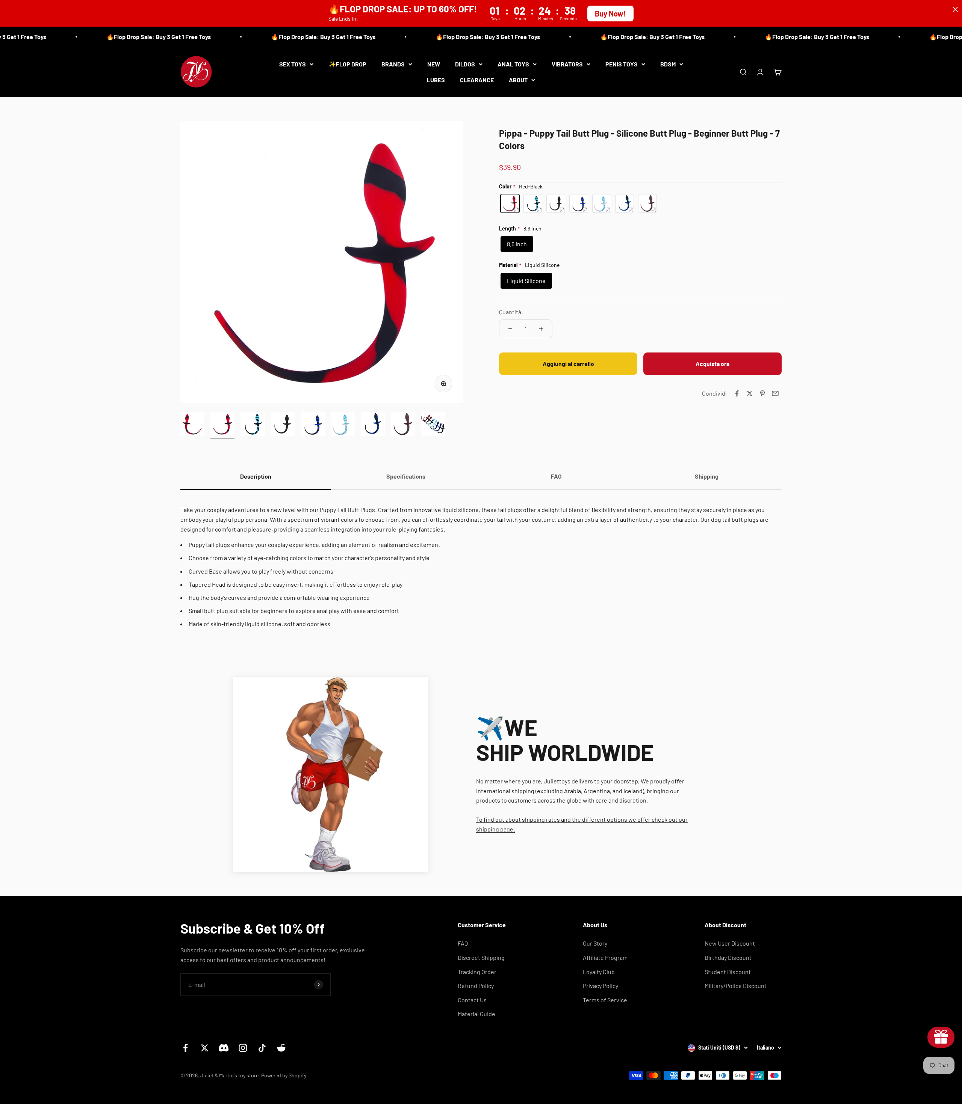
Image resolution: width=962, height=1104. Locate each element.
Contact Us (472, 999)
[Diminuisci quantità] (510, 329)
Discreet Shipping (481, 957)
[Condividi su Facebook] (737, 393)
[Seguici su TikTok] (262, 1048)
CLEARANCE (477, 79)
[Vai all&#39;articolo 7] (373, 425)
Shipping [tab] (706, 476)
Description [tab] (255, 476)
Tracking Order (477, 971)
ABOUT (518, 79)
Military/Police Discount (736, 985)
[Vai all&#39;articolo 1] (192, 425)
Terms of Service (605, 999)
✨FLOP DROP (347, 64)
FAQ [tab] (556, 476)
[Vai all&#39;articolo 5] (313, 425)
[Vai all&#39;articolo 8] (403, 425)
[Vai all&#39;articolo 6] (343, 425)
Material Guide (476, 1013)
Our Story (595, 943)
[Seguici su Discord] (224, 1048)
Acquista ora (712, 363)
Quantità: (511, 311)
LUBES (436, 79)
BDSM (668, 64)
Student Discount (728, 971)
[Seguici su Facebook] (185, 1048)
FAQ (463, 943)
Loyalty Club (599, 971)
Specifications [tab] (405, 476)
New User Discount (730, 943)
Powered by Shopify (283, 1075)
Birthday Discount (728, 957)
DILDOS (465, 64)
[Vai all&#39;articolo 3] (252, 425)
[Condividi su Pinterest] (762, 393)
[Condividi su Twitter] (749, 393)
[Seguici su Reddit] (281, 1048)
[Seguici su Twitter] (205, 1048)
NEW (433, 64)
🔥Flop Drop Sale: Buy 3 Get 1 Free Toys (133, 36)
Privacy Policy (600, 985)
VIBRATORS (567, 64)
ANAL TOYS (513, 64)
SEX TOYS (292, 64)
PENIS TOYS (621, 64)
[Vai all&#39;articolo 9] (433, 425)
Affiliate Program (605, 957)
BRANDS (393, 64)
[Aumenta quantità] (541, 329)
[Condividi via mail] (775, 393)
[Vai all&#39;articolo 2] (222, 425)
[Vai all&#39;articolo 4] (283, 425)
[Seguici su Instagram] (243, 1048)
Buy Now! (610, 13)
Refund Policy (476, 985)
